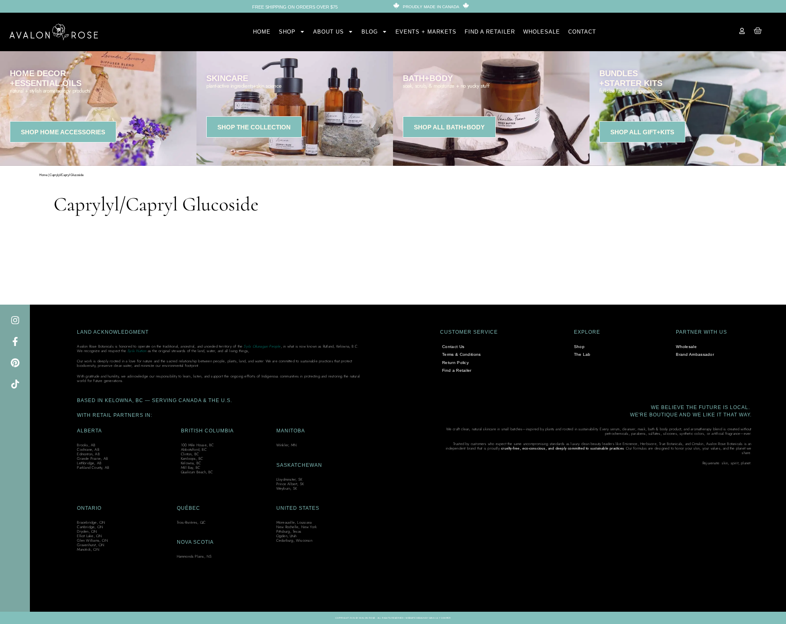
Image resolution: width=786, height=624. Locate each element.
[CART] (757, 30)
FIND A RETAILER (490, 32)
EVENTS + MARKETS (425, 32)
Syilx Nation (136, 350)
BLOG (369, 32)
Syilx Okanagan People (262, 346)
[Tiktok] (15, 384)
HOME (262, 32)
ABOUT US (328, 32)
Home (43, 175)
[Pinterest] (15, 362)
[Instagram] (15, 320)
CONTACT (582, 32)
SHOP (287, 32)
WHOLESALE (541, 32)
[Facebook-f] (15, 341)
